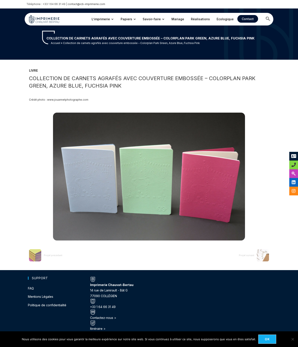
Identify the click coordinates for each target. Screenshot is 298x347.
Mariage (177, 19)
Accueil (55, 43)
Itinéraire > (98, 328)
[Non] (292, 339)
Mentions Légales (40, 296)
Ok (267, 339)
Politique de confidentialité (47, 305)
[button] (268, 19)
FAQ (31, 288)
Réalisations (200, 19)
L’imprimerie (101, 19)
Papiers (126, 19)
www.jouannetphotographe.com (67, 99)
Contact (248, 19)
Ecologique (225, 19)
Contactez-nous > (103, 318)
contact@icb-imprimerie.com (86, 4)
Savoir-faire (152, 19)
